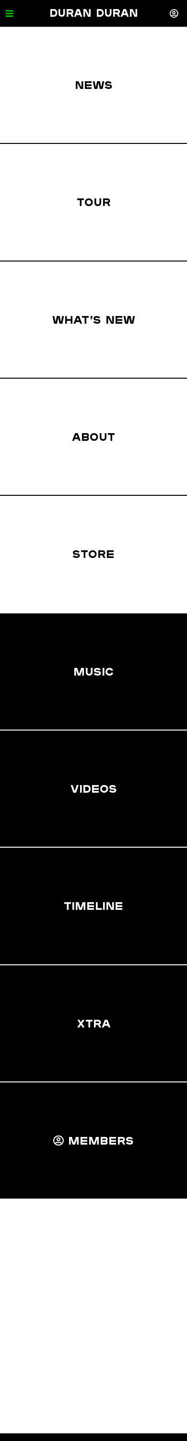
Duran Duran (93, 13)
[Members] (174, 13)
